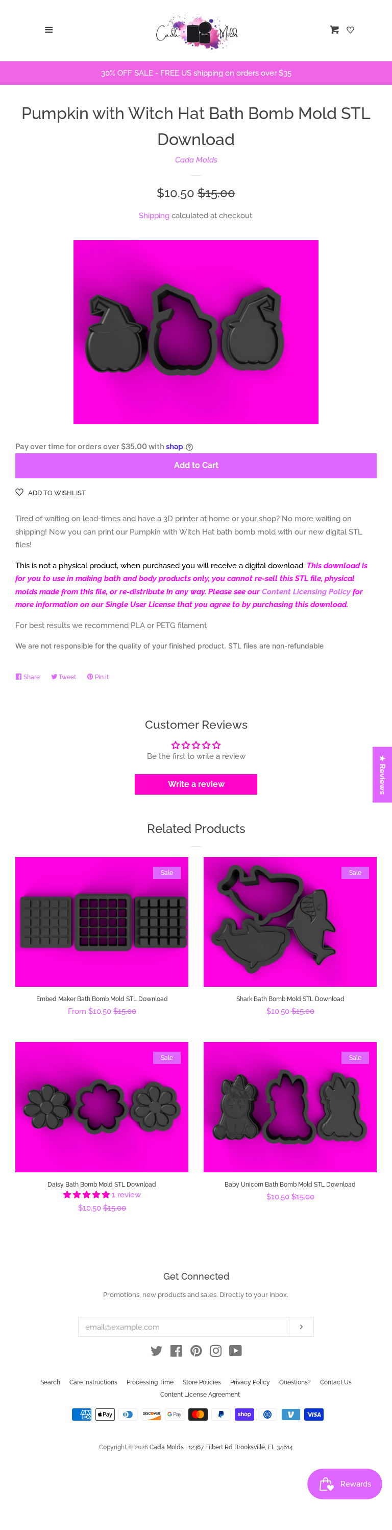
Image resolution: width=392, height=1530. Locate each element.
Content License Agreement (200, 1394)
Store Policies (202, 1382)
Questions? (295, 1382)
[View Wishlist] (352, 30)
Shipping (154, 215)
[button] (87, 1194)
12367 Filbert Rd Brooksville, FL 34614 (240, 1447)
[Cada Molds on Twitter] (157, 1353)
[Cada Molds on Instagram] (216, 1353)
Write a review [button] (196, 784)
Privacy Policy (250, 1382)
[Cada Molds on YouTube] (235, 1353)
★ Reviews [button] (382, 775)
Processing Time (150, 1382)
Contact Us (336, 1382)
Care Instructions (93, 1382)
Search (50, 1382)
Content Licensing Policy (306, 591)
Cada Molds (196, 160)
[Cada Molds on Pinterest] (196, 1353)
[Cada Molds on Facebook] (176, 1353)
